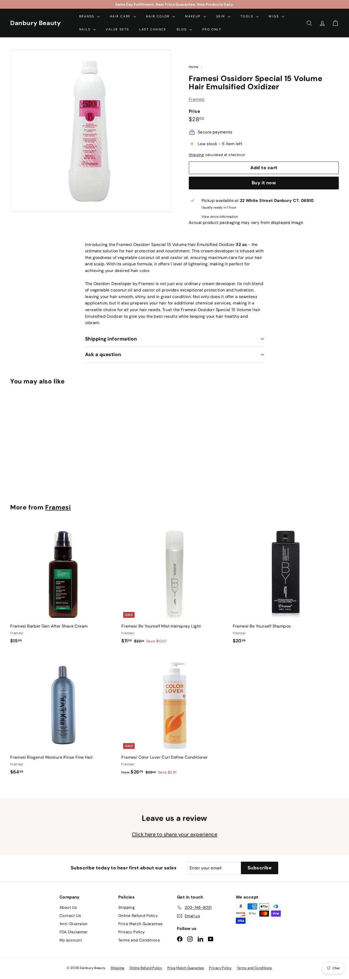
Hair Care (121, 16)
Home (194, 67)
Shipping (196, 155)
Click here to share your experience (174, 834)
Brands (87, 16)
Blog (182, 29)
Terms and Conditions (139, 940)
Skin (221, 16)
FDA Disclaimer (74, 932)
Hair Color (158, 16)
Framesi (197, 99)
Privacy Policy (131, 932)
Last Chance (152, 29)
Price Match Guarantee (140, 923)
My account (71, 940)
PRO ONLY (211, 29)
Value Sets (117, 29)
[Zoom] (90, 130)
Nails (85, 29)
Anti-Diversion (74, 923)
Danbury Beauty (35, 23)
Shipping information (111, 339)
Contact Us (70, 915)
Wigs (274, 16)
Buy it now (264, 183)
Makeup (193, 16)
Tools (247, 16)
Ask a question (103, 354)
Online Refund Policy (138, 915)
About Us (68, 907)
